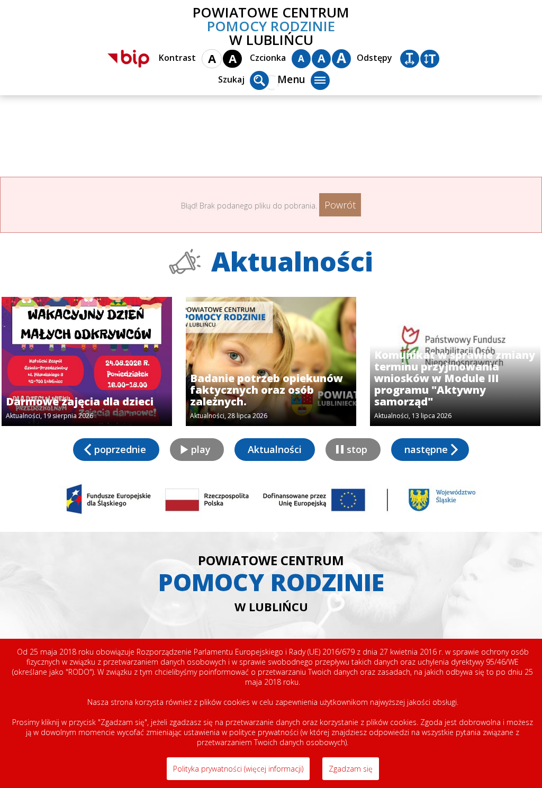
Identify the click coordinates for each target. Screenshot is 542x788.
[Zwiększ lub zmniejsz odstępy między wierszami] (429, 59)
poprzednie (120, 449)
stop (357, 449)
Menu (291, 79)
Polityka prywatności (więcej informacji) (238, 769)
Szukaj (231, 79)
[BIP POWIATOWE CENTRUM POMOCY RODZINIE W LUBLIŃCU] (128, 59)
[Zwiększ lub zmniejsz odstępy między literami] (409, 59)
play (201, 449)
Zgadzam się (351, 769)
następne (426, 449)
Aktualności (275, 449)
